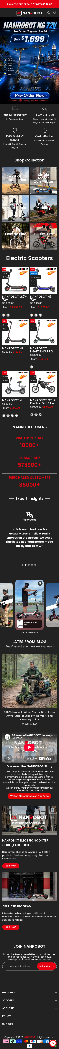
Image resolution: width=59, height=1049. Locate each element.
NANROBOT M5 (13, 400)
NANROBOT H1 (12, 348)
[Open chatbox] (53, 1043)
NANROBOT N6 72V (41, 298)
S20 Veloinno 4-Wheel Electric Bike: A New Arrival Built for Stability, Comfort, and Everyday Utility (29, 716)
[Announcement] (29, 4)
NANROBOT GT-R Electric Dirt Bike (43, 401)
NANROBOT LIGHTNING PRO (41, 350)
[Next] (54, 681)
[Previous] (4, 681)
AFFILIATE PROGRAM (16, 906)
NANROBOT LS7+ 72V (14, 298)
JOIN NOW (11, 866)
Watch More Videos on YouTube (29, 796)
